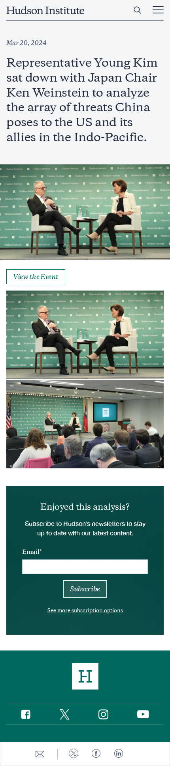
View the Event (36, 277)
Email (31, 551)
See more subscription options (85, 610)
